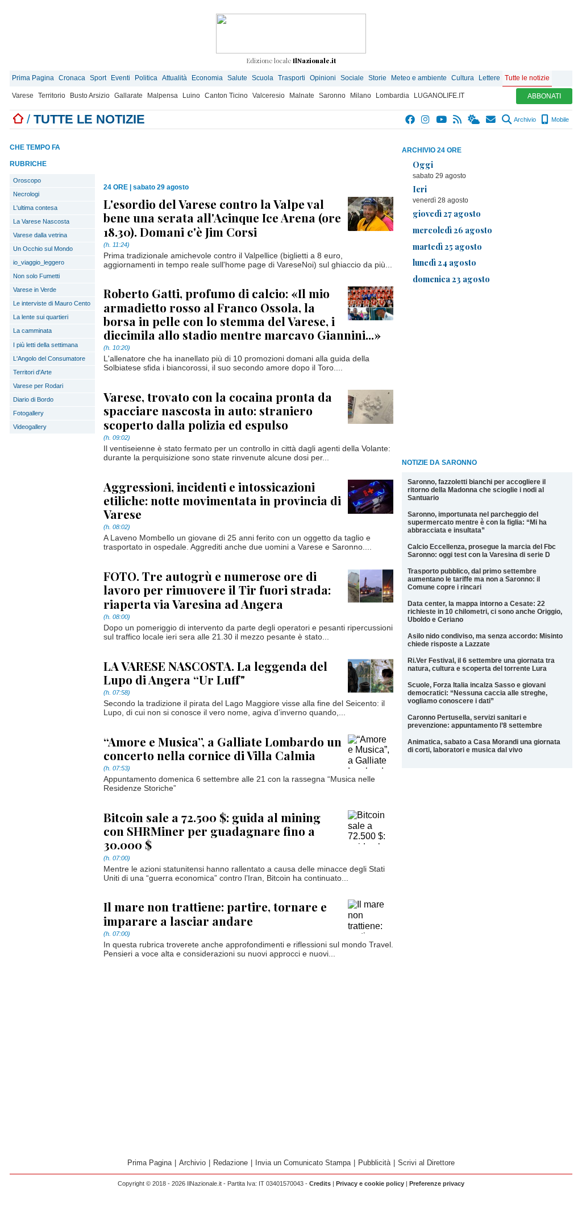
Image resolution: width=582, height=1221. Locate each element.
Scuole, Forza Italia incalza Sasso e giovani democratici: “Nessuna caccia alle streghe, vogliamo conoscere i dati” (477, 693)
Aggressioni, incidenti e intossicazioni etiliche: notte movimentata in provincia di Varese (222, 500)
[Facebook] (410, 119)
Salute (237, 78)
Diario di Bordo (33, 399)
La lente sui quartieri (40, 317)
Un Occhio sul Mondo (43, 248)
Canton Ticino (226, 96)
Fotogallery (28, 413)
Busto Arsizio (90, 96)
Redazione (230, 1162)
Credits (320, 1183)
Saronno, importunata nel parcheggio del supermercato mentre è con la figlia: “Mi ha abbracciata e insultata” (477, 522)
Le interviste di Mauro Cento (51, 303)
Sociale (352, 78)
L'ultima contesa (35, 207)
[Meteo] (474, 119)
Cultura (462, 78)
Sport (98, 78)
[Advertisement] (487, 373)
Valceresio (268, 96)
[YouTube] (442, 119)
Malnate (301, 96)
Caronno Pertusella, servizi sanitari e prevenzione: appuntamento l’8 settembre (475, 721)
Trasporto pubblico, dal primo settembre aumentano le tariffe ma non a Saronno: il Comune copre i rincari (474, 579)
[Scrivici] (491, 119)
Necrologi (26, 194)
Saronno (332, 96)
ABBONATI (544, 96)
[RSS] (458, 119)
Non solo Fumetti (36, 276)
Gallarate (128, 96)
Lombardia (392, 96)
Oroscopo (27, 180)
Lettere (489, 78)
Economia (207, 78)
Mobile (559, 119)
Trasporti (291, 78)
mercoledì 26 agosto (452, 230)
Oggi (423, 164)
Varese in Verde (34, 289)
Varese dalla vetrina (40, 235)
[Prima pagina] (18, 119)
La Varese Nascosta (41, 221)
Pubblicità (374, 1162)
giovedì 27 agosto (447, 213)
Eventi (120, 78)
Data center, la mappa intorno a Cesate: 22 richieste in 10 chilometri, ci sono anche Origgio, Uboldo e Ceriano (485, 612)
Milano (360, 96)
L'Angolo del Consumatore (49, 358)
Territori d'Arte (32, 372)
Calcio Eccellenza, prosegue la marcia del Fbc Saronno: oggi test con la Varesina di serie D (482, 551)
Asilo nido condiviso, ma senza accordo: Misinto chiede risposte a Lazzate (485, 640)
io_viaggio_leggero (38, 262)
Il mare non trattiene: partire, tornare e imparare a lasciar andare (215, 913)
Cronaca (72, 78)
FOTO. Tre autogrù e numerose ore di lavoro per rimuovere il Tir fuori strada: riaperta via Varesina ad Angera (217, 589)
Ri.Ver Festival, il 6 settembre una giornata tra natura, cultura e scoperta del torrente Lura (481, 665)
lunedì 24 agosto (444, 262)
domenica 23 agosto (451, 278)
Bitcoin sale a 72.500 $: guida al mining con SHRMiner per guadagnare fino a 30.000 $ (212, 830)
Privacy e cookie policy (370, 1183)
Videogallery (30, 426)
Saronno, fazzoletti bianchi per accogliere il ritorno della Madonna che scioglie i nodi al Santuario (477, 490)
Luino (191, 96)
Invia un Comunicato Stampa (303, 1162)
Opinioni (323, 78)
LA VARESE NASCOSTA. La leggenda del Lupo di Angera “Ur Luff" (215, 672)
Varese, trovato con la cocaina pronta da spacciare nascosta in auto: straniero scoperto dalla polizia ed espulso (217, 410)
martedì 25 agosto (447, 246)
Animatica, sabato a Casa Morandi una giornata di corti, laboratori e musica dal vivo (484, 746)
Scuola (262, 78)
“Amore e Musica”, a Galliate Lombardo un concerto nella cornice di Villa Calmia (222, 748)
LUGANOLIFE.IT (439, 96)
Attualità (174, 78)
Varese (23, 96)
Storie (377, 78)
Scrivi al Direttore (426, 1162)
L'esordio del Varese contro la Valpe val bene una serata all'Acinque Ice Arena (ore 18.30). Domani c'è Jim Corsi (222, 217)
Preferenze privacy (436, 1183)
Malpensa (162, 96)
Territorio (51, 96)
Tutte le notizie (527, 78)
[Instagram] (426, 119)
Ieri (420, 189)
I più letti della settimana (45, 344)
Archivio (524, 119)
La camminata (32, 330)
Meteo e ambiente (419, 78)
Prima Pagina (33, 78)
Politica (146, 78)
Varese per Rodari (38, 385)
